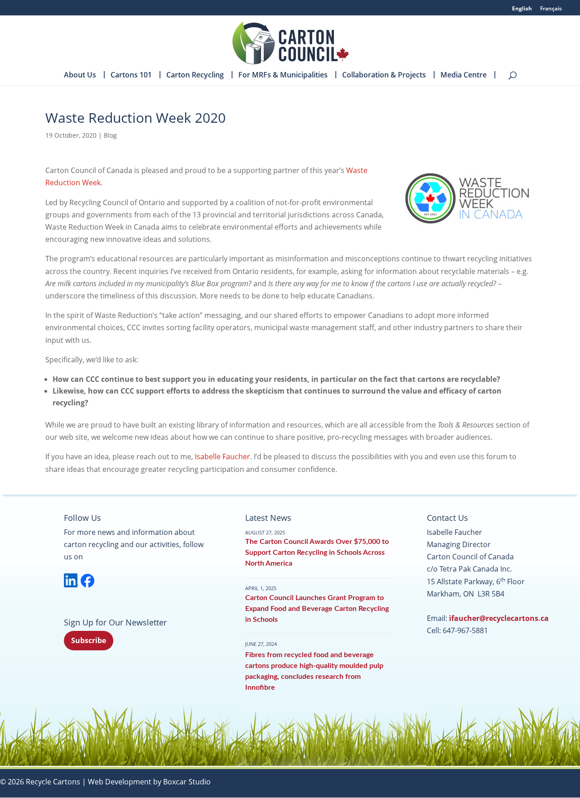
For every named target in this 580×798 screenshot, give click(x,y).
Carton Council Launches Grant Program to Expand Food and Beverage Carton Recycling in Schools (317, 608)
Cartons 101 (131, 76)
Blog (110, 135)
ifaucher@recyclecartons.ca (499, 618)
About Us (80, 76)
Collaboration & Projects (384, 76)
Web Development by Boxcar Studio (149, 782)
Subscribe (88, 640)
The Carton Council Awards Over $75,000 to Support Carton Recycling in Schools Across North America (317, 552)
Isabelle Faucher (222, 456)
